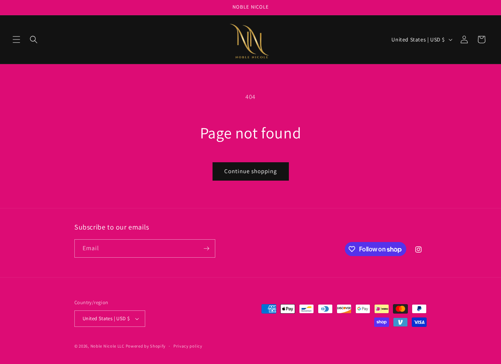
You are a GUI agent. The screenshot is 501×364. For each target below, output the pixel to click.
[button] (16, 39)
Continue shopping (250, 171)
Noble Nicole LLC (107, 346)
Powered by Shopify (146, 346)
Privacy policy (187, 346)
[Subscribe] (206, 248)
